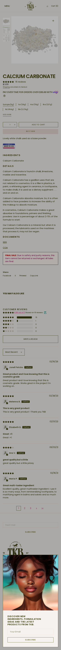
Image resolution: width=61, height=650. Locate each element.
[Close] (54, 559)
